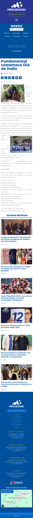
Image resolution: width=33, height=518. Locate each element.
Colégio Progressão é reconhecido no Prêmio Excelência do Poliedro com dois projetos (15, 239)
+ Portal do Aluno (16, 419)
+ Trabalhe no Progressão (16, 424)
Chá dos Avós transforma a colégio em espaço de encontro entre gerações (16, 269)
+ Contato (16, 427)
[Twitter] (16, 26)
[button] (2, 77)
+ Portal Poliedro (16, 422)
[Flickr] (21, 26)
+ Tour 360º (16, 414)
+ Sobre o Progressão (16, 417)
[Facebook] (14, 26)
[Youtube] (19, 26)
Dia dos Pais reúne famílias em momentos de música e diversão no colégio (16, 384)
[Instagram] (12, 26)
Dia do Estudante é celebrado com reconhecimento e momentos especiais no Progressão (15, 355)
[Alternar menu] (16, 20)
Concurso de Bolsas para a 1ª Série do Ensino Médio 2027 (15, 326)
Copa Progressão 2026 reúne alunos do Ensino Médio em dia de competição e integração (16, 298)
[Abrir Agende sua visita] (23, 14)
